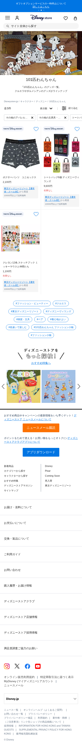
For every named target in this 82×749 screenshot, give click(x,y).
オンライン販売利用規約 (19, 677)
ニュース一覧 (11, 710)
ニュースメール (13, 685)
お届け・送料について (18, 507)
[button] (3, 386)
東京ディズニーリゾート (58, 485)
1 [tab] (40, 11)
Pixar (48, 471)
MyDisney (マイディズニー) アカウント (28, 681)
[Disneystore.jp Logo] (41, 17)
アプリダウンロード (41, 452)
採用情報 (9, 725)
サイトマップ (11, 490)
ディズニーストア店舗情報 (20, 616)
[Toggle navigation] (7, 18)
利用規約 (42, 717)
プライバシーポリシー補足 (18, 717)
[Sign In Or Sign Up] (17, 18)
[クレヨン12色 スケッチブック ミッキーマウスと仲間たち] (20, 238)
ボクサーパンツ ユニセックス (19, 177)
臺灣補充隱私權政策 (27, 733)
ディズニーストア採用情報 (20, 632)
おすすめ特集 (11, 480)
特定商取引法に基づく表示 (57, 677)
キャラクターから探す (16, 475)
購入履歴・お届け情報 (18, 585)
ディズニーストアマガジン (18, 485)
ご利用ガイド (12, 554)
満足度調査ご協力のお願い (20, 648)
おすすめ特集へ (41, 363)
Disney (49, 466)
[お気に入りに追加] (36, 128)
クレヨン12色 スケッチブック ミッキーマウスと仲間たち (20, 264)
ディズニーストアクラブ (19, 601)
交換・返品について (16, 538)
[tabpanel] (41, 6)
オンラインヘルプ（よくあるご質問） (43, 710)
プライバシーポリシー (40, 714)
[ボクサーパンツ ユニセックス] (20, 153)
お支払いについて (15, 522)
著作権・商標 (60, 717)
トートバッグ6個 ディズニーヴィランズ (61, 179)
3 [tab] (45, 11)
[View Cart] (75, 18)
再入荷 (48, 480)
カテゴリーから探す (14, 471)
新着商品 (9, 466)
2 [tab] (43, 11)
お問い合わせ (12, 569)
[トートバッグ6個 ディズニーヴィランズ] (61, 153)
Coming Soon (52, 475)
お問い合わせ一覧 (13, 714)
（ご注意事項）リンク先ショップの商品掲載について (32, 721)
